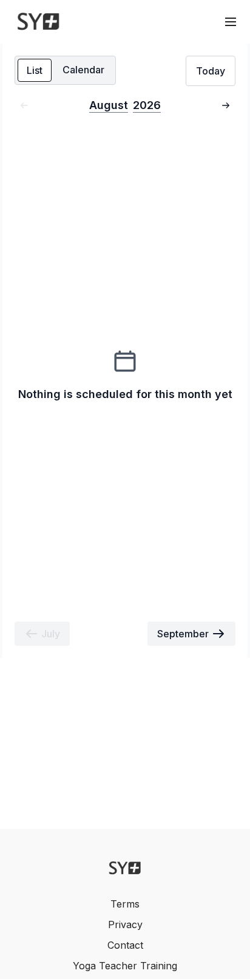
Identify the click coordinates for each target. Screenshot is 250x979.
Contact (125, 945)
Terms (125, 904)
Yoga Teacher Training (125, 966)
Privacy (125, 924)
